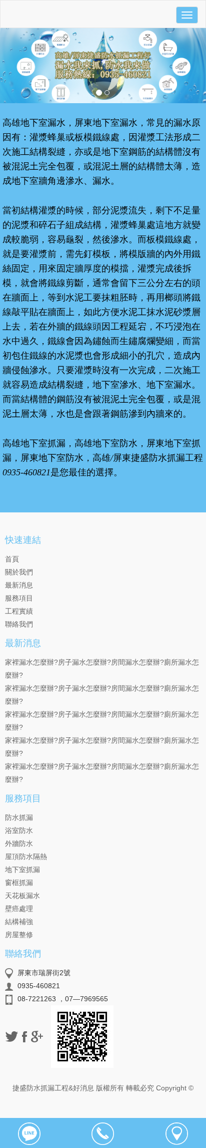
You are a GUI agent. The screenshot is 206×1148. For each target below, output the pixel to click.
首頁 (12, 559)
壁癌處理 (19, 909)
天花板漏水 (22, 896)
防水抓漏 (19, 817)
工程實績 (19, 611)
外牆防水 (19, 843)
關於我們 (19, 572)
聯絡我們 (19, 624)
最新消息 (19, 585)
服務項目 (19, 598)
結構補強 (19, 922)
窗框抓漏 (19, 883)
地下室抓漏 (22, 870)
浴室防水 (19, 830)
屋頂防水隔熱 (26, 856)
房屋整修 (19, 935)
